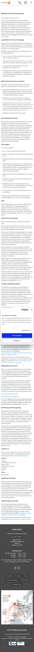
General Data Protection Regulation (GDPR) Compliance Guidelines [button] (16, 514)
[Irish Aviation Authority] (13, 645)
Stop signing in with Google (9, 394)
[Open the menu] (31, 2)
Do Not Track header (20, 361)
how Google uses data (10, 354)
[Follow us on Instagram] (18, 569)
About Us (9, 576)
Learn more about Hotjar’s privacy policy (16, 361)
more (26, 110)
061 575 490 (18, 537)
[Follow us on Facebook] (15, 569)
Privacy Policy (24, 580)
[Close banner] (31, 309)
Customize (16, 340)
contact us (19, 280)
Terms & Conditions (12, 580)
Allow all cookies (17, 335)
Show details (25, 330)
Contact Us (18, 197)
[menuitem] (25, 2)
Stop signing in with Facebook (10, 396)
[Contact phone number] (20, 2)
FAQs (25, 576)
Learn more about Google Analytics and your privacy (16, 353)
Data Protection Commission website (20, 519)
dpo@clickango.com (22, 456)
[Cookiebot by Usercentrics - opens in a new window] (21, 310)
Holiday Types (17, 584)
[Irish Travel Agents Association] (21, 645)
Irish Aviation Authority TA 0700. (21, 634)
